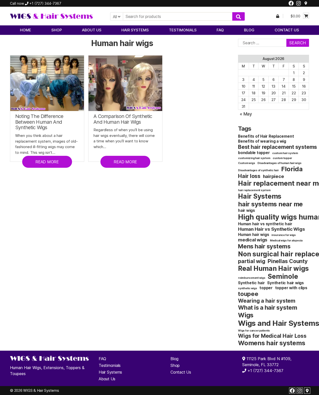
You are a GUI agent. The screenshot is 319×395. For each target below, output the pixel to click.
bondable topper (254, 152)
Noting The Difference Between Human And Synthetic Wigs (39, 122)
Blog (249, 30)
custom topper (282, 158)
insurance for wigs (283, 235)
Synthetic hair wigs (285, 283)
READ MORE (47, 161)
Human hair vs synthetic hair (265, 224)
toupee (248, 293)
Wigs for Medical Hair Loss (272, 336)
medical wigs (252, 240)
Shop (56, 30)
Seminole (283, 276)
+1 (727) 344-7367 (264, 370)
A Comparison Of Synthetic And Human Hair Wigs (122, 119)
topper (266, 287)
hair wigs (246, 210)
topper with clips (291, 287)
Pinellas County (288, 261)
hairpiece (273, 176)
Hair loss (249, 176)
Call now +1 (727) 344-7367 (35, 3)
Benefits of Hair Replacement (266, 136)
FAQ (220, 30)
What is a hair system (267, 307)
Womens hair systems (271, 343)
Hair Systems (135, 30)
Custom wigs (246, 163)
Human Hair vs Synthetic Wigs (271, 229)
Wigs (245, 315)
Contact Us (287, 30)
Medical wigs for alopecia (286, 240)
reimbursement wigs (251, 278)
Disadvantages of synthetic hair (258, 170)
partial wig (251, 261)
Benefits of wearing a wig (262, 141)
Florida (291, 169)
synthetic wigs (247, 288)
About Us (91, 30)
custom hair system (285, 153)
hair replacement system (254, 190)
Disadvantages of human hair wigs (279, 163)
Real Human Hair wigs (273, 268)
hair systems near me (270, 204)
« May (246, 113)
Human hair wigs (253, 234)
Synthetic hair (251, 283)
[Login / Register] (277, 16)
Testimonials (183, 30)
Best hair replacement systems (277, 147)
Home (25, 30)
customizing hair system (254, 158)
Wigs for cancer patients (254, 330)
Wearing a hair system (266, 300)
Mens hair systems (264, 246)
